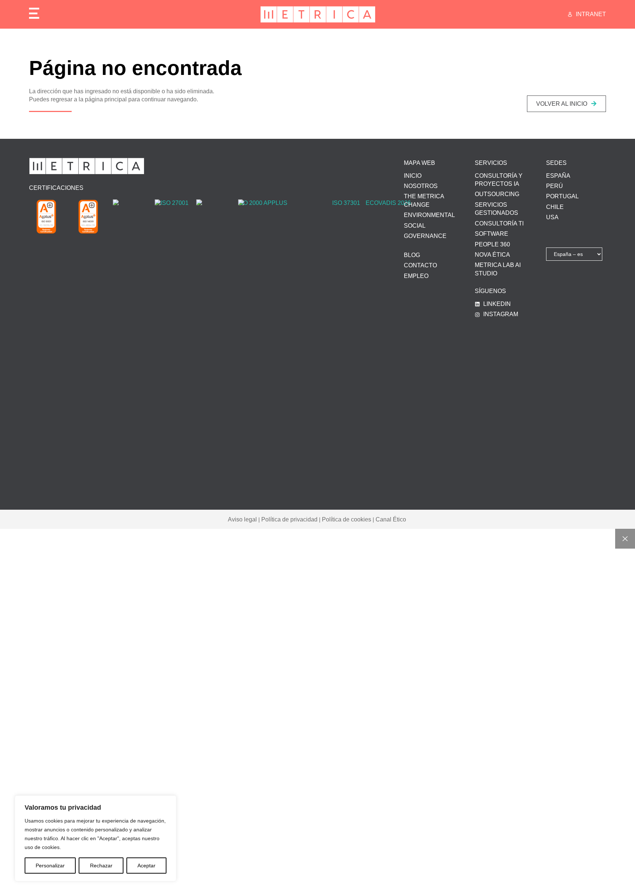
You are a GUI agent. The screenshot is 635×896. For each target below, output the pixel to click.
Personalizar (50, 865)
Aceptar (146, 865)
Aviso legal (242, 519)
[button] (566, 103)
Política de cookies (346, 519)
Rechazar (101, 865)
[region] (95, 838)
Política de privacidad (289, 519)
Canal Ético (391, 519)
